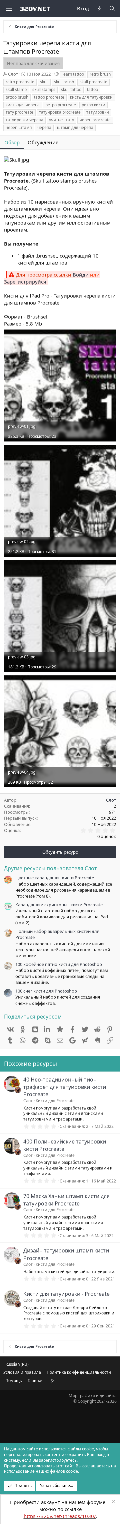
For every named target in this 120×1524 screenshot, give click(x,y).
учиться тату (61, 120)
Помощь (13, 1380)
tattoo (92, 89)
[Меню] (8, 8)
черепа (44, 127)
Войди (81, 274)
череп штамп (19, 127)
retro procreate (20, 82)
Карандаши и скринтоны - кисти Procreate (59, 905)
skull (44, 82)
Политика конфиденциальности (79, 1372)
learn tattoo (73, 74)
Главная (36, 1380)
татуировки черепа (24, 120)
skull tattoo (71, 89)
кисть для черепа (23, 105)
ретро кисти (93, 105)
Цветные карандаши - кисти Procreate (54, 878)
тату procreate (19, 112)
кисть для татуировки (91, 97)
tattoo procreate (49, 97)
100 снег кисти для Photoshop (46, 991)
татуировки (97, 112)
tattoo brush (17, 97)
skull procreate (93, 82)
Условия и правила (22, 1372)
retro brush (100, 74)
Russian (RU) (17, 1364)
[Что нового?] (98, 8)
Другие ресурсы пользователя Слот (50, 868)
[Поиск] (112, 8)
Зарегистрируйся (25, 281)
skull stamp (16, 89)
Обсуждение (43, 142)
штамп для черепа (75, 127)
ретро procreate (60, 105)
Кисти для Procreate (55, 1101)
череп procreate (95, 120)
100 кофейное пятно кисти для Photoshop (58, 964)
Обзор (12, 142)
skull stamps (43, 89)
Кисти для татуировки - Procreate (66, 1293)
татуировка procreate (60, 112)
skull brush (64, 82)
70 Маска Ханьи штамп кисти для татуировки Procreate (66, 1199)
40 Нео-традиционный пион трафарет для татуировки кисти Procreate (64, 1087)
